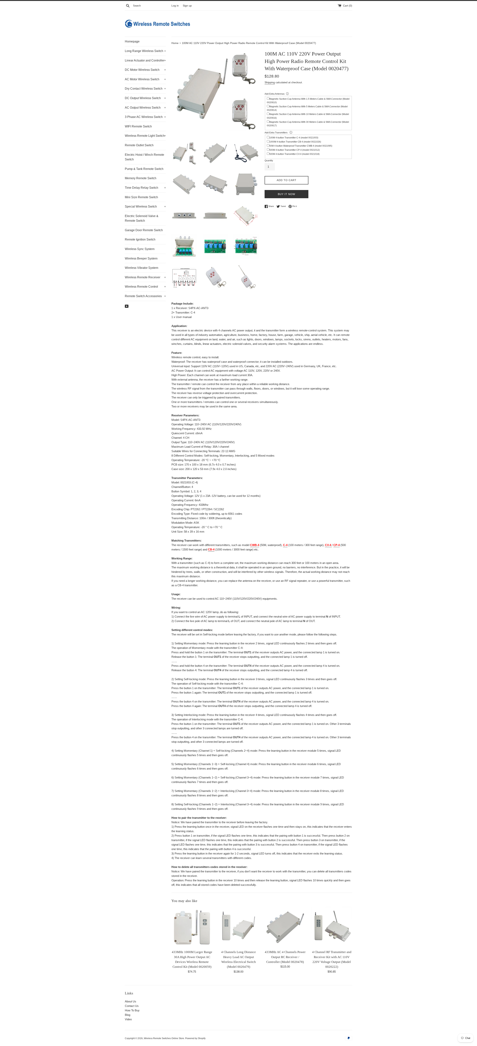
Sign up (187, 5)
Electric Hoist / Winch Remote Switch (144, 157)
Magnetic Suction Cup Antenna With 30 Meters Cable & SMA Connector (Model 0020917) (308, 124)
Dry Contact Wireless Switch (145, 88)
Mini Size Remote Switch (141, 197)
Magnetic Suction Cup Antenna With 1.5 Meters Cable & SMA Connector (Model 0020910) (308, 101)
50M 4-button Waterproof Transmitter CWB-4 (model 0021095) (300, 146)
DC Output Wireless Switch (145, 98)
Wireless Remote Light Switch (145, 135)
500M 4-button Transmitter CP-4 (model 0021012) (294, 150)
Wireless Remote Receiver (145, 277)
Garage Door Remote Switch (144, 230)
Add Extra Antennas (275, 94)
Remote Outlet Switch (139, 145)
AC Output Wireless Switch (145, 107)
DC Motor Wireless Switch (145, 69)
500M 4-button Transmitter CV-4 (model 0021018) (294, 154)
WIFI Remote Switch (138, 126)
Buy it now (286, 194)
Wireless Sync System (139, 249)
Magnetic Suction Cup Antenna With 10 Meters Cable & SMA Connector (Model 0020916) (308, 116)
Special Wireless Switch (145, 206)
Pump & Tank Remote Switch (144, 168)
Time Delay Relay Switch (145, 187)
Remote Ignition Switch (140, 239)
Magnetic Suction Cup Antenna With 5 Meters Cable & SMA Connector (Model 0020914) (307, 108)
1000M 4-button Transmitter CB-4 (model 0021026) (295, 141)
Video (128, 1019)
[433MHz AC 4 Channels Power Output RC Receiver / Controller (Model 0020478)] (285, 927)
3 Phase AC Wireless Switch (145, 116)
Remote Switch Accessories (145, 296)
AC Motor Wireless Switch (145, 79)
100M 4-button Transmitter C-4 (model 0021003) (293, 137)
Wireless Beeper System (141, 258)
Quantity (269, 160)
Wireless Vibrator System (141, 267)
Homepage (132, 41)
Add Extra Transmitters (276, 132)
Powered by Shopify (195, 1038)
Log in (175, 5)
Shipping (270, 82)
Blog (127, 1014)
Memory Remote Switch (140, 178)
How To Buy (132, 1010)
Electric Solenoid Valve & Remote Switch (141, 218)
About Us (130, 1001)
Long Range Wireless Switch (145, 51)
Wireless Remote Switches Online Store (164, 1038)
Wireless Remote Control (145, 286)
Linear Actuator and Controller (145, 60)
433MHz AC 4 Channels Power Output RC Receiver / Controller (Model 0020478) (285, 957)
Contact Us (132, 1005)
